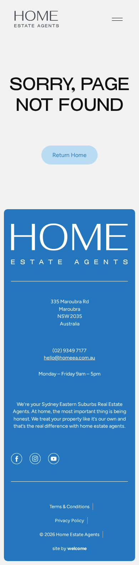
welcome (77, 548)
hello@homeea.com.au (69, 358)
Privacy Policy (69, 520)
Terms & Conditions (69, 506)
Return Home (69, 155)
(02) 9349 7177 (69, 351)
